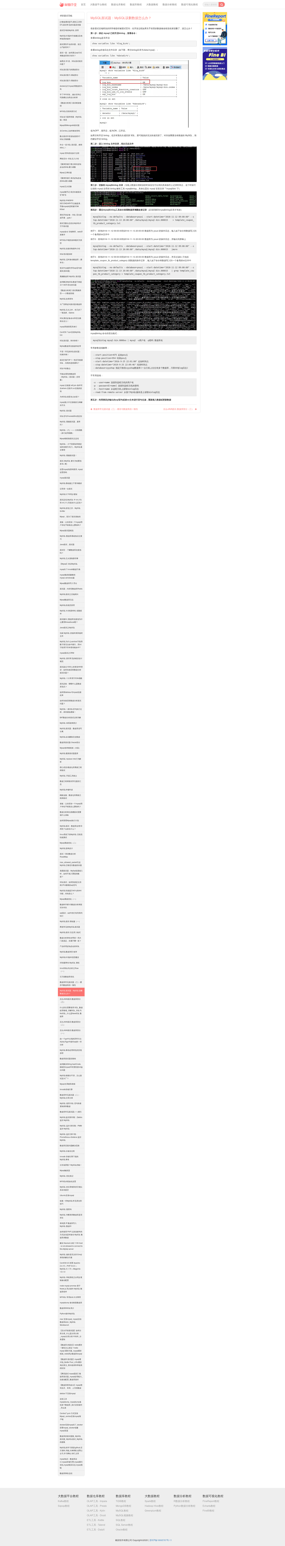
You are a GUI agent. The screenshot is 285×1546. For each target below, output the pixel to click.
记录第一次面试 (66, 488)
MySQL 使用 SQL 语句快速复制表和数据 (70, 1104)
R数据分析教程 (182, 1501)
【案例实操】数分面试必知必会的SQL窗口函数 (70, 165)
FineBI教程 (208, 1510)
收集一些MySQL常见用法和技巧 (71, 1202)
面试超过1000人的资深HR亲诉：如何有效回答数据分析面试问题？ (71, 669)
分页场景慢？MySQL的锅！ (71, 1165)
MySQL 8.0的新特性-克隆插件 (71, 612)
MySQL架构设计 (66, 848)
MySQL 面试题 (66, 410)
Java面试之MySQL (67, 627)
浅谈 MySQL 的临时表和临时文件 (71, 634)
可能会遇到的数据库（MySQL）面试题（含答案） (70, 376)
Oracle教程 (122, 1529)
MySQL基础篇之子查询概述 (71, 483)
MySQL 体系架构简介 (68, 723)
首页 (83, 4)
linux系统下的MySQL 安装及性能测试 (71, 835)
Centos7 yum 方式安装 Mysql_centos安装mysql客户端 (70, 1416)
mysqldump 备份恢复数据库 (71, 1302)
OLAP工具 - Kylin (96, 1510)
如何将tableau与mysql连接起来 (70, 693)
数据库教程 (136, 4)
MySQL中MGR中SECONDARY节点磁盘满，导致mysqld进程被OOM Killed (71, 204)
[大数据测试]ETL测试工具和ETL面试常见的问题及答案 (71, 23)
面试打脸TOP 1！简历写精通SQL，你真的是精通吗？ (71, 361)
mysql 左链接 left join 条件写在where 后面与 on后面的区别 (71, 388)
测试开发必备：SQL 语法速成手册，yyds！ (71, 216)
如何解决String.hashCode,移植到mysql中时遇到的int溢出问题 (71, 1067)
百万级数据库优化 (67, 976)
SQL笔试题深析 (66, 254)
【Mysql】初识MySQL (69, 563)
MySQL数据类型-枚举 (68, 951)
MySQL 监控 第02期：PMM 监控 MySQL (71, 1127)
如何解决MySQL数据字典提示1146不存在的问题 (71, 283)
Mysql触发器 (65, 1170)
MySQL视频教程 (124, 1515)
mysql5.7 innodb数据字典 (70, 569)
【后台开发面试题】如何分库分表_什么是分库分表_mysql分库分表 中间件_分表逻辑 (70, 1334)
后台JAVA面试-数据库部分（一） (70, 1031)
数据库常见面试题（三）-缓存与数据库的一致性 (71, 983)
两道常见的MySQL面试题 (70, 926)
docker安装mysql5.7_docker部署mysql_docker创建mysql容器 (71, 1427)
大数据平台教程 (98, 4)
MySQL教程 (122, 1510)
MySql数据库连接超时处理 (70, 346)
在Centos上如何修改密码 (70, 130)
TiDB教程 (121, 1501)
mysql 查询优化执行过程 (70, 153)
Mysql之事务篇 (66, 172)
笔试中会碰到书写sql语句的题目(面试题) (71, 269)
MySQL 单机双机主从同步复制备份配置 (71, 1278)
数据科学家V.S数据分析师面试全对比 (71, 906)
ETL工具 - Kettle (95, 1520)
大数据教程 (152, 4)
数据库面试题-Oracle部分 (70, 742)
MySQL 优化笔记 (66, 1176)
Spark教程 (150, 1501)
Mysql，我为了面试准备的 (70, 516)
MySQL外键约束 (66, 789)
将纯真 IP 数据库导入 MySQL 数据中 (68, 1224)
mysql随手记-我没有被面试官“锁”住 (70, 193)
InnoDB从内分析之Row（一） (69, 969)
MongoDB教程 (123, 1505)
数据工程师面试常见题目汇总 (70, 782)
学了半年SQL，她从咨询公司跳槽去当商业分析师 (70, 96)
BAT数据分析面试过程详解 (70, 717)
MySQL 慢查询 (66, 1209)
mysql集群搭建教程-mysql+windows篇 (68, 576)
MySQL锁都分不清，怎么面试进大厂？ (71, 1077)
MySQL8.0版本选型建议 (69, 957)
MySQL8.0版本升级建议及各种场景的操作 (71, 37)
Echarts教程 (209, 1505)
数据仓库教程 (118, 4)
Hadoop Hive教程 (154, 1505)
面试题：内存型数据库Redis (71, 588)
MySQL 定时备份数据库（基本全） (71, 261)
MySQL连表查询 (66, 298)
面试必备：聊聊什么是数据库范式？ (70, 685)
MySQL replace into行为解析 (70, 760)
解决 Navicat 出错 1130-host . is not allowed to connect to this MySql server (71, 1246)
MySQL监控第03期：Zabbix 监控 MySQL (71, 1118)
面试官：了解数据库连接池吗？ (70, 551)
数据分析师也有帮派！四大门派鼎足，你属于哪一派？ (70, 939)
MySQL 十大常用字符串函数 (71, 678)
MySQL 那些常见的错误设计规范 (71, 659)
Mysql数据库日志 (66, 599)
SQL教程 (120, 1520)
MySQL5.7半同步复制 (68, 494)
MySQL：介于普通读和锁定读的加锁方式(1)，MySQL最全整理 (71, 447)
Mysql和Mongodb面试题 (69, 125)
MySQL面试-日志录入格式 (70, 932)
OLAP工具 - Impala (97, 1501)
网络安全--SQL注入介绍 (69, 158)
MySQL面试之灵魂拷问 (69, 594)
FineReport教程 (211, 1501)
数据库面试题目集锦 (68, 1058)
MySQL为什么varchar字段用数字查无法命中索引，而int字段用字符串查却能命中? (71, 644)
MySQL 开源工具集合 (68, 775)
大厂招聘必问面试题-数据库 (71, 304)
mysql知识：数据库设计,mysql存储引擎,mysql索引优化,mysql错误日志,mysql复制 (71, 1463)
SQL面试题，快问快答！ (69, 340)
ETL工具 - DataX (96, 1529)
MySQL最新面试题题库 (69, 753)
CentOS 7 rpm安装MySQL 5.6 (70, 333)
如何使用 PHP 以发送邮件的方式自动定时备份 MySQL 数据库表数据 (71, 1234)
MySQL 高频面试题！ (68, 455)
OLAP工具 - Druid (96, 1515)
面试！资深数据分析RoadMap (68, 855)
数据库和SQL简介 (67, 1308)
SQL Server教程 (124, 1524)
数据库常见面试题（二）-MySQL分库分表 (70, 1096)
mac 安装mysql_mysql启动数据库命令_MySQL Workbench (70, 1322)
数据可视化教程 (189, 4)
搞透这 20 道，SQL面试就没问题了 (71, 62)
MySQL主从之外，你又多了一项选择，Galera (71, 311)
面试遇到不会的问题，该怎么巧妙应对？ (70, 45)
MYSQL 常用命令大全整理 (70, 1297)
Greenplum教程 (153, 1510)
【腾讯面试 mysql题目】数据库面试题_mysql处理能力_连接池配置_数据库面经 (71, 1376)
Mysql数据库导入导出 (68, 583)
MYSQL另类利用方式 (68, 111)
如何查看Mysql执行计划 (69, 820)
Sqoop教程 (64, 1505)
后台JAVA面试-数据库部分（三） (70, 1000)
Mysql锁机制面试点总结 (69, 438)
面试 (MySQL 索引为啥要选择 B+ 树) (70, 462)
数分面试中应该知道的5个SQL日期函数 (70, 137)
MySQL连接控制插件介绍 (70, 248)
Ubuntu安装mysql (67, 1195)
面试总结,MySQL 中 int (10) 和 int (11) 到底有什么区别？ (71, 501)
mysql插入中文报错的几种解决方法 (71, 403)
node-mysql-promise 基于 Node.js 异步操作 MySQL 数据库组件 (71, 1288)
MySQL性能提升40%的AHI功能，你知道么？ (70, 892)
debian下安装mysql (68, 1393)
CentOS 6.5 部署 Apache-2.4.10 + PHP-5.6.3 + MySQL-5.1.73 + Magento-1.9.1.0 (70, 1267)
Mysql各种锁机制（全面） (70, 747)
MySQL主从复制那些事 (69, 558)
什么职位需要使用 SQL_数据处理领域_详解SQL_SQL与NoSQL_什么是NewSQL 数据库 (71, 1011)
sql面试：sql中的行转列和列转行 (71, 914)
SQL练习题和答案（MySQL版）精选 (71, 118)
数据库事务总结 (66, 1473)
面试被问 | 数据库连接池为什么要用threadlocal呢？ (71, 620)
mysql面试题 (65, 477)
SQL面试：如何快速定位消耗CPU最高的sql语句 (70, 883)
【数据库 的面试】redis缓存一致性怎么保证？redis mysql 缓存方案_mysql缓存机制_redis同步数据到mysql (71, 1349)
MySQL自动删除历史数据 (70, 737)
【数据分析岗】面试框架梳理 (70, 104)
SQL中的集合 (65, 368)
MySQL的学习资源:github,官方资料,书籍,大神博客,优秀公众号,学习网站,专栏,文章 (71, 1450)
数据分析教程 (170, 4)
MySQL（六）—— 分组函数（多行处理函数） (71, 431)
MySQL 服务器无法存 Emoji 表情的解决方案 (71, 1256)
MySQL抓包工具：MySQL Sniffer (70, 509)
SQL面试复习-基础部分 (69, 75)
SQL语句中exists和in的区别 (71, 416)
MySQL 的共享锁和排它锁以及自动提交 (71, 1188)
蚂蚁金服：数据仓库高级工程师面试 (70, 796)
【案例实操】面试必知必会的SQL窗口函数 (70, 179)
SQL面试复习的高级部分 (69, 69)
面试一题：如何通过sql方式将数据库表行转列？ (71, 54)
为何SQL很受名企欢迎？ (69, 396)
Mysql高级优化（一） (68, 899)
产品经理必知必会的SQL (69, 946)
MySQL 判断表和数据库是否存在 (71, 1216)
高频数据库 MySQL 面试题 (70, 276)
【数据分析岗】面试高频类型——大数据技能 (70, 291)
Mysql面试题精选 (66, 530)
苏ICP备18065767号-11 (161, 1540)
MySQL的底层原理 (67, 605)
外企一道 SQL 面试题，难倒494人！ (71, 146)
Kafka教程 (63, 1501)
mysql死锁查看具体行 (68, 326)
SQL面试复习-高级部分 (69, 80)
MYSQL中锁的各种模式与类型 (71, 241)
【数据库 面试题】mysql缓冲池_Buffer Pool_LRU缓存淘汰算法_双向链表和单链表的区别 (71, 1363)
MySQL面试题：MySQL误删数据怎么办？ (71, 992)
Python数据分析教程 (184, 1505)
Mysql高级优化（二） (68, 842)
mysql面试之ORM (67, 653)
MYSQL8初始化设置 (68, 1181)
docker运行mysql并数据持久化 (71, 87)
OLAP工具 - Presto (97, 1505)
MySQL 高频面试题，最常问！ (70, 423)
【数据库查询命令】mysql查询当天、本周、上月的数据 (71, 1386)
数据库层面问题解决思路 (69, 1145)
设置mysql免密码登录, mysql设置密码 (71, 470)
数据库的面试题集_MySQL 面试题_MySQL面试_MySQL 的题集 (71, 1439)
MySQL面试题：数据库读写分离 (71, 730)
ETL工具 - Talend (96, 1524)
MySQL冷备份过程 (67, 1151)
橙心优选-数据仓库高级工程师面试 (71, 768)
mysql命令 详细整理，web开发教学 (71, 233)
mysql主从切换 (66, 186)
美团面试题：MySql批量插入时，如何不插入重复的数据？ (71, 873)
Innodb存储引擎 (66, 1089)
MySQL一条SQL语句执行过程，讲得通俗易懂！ (71, 710)
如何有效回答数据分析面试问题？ (70, 702)
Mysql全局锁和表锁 (67, 1084)
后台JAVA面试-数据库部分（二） (70, 1023)
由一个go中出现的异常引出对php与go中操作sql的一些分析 (71, 1041)
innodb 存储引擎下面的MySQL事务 (69, 1158)
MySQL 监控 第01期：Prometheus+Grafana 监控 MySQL (70, 1137)
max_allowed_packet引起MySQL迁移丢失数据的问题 (71, 863)
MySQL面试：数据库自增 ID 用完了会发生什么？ (71, 827)
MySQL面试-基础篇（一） (70, 921)
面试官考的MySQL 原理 (69, 30)
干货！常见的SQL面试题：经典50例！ (70, 353)
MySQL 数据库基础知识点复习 (71, 537)
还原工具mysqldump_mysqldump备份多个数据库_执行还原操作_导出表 (71, 1403)
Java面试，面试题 (67, 544)
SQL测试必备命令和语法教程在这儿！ (70, 319)
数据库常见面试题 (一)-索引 (71, 1111)
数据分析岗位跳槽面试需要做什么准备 (70, 813)
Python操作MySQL (67, 1313)
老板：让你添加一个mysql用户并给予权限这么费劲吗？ (71, 523)
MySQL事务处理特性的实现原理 (71, 1051)
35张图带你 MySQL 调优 (69, 962)
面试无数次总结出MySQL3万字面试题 (70, 224)
